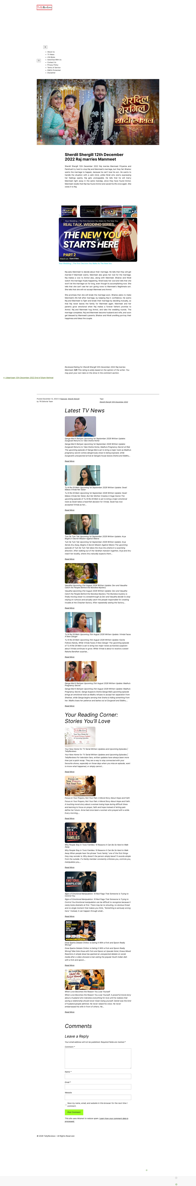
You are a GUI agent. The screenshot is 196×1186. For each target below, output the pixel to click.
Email (68, 1082)
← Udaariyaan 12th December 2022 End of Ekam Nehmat (28, 378)
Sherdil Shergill (73, 399)
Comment (70, 1047)
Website (68, 1093)
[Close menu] (45, 47)
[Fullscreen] (78, 216)
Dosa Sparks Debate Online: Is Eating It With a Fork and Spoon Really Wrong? (95, 944)
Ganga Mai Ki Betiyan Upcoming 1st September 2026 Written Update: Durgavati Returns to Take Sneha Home (95, 439)
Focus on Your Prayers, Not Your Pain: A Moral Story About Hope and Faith (97, 798)
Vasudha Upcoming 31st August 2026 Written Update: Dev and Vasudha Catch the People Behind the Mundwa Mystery (96, 586)
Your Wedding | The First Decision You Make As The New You (91, 221)
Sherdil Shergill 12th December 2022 (114, 402)
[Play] (60, 216)
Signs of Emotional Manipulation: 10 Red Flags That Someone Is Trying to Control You (97, 895)
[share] (133, 220)
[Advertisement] (98, 27)
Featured (63, 399)
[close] (176, 1178)
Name (68, 1072)
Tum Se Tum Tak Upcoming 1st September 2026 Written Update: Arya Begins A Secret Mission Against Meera (95, 537)
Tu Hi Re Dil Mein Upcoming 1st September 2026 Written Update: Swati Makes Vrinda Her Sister (96, 488)
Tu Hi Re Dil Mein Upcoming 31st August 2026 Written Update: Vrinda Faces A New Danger (98, 635)
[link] (62, 221)
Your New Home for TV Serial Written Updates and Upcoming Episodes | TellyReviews (96, 750)
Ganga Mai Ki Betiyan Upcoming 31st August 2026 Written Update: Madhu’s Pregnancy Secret (97, 684)
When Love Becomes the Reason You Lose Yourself (87, 992)
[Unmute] (62, 216)
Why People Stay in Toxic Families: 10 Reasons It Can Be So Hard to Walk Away (96, 846)
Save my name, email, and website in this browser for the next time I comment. (97, 1104)
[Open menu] (39, 60)
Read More (69, 461)
